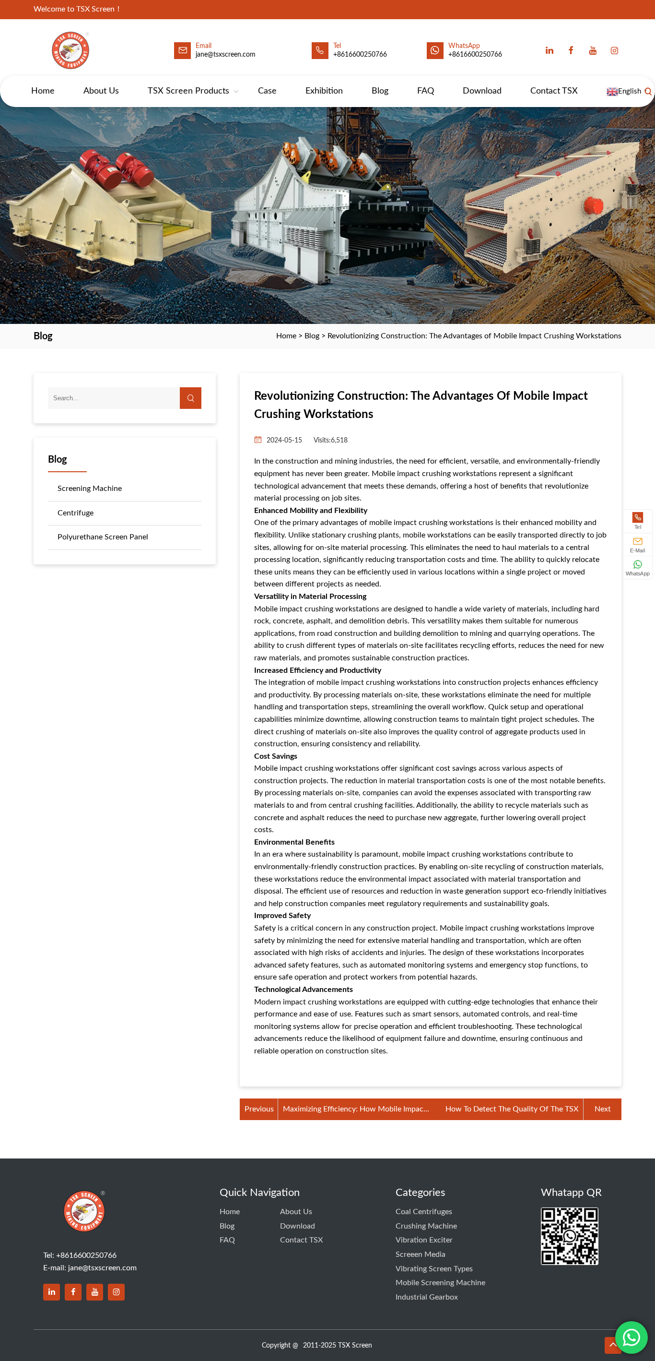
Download (482, 91)
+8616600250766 (475, 54)
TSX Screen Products (188, 91)
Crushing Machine (426, 1226)
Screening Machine (90, 488)
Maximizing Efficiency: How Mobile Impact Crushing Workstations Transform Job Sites (356, 1110)
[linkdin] (51, 1292)
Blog (380, 91)
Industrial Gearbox (427, 1297)
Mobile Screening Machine (440, 1283)
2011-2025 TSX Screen (337, 1345)
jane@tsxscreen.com (226, 54)
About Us (101, 91)
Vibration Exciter (424, 1240)
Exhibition (324, 91)
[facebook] (571, 50)
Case (267, 91)
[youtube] (592, 50)
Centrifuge (76, 513)
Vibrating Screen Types (434, 1269)
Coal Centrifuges (424, 1212)
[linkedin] (549, 50)
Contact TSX (554, 91)
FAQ (425, 91)
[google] (614, 50)
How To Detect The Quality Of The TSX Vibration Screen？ (511, 1110)
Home (43, 91)
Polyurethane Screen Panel (103, 537)
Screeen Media (420, 1254)
